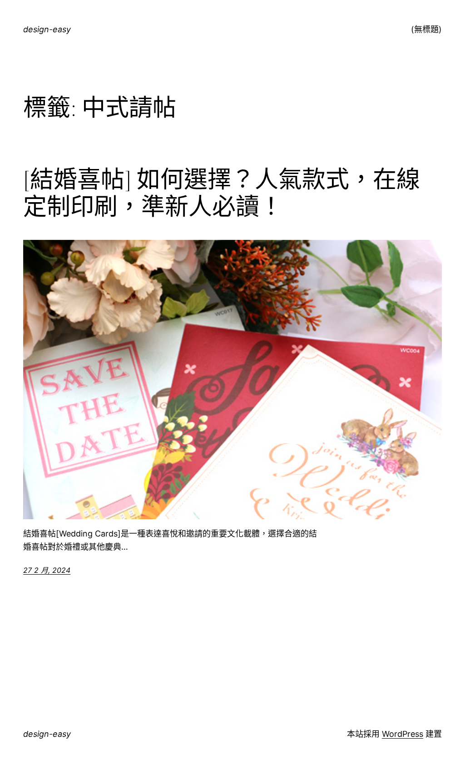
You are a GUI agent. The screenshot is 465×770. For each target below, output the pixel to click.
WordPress (402, 734)
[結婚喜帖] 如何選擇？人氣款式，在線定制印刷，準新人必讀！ (221, 193)
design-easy (47, 29)
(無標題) (426, 29)
